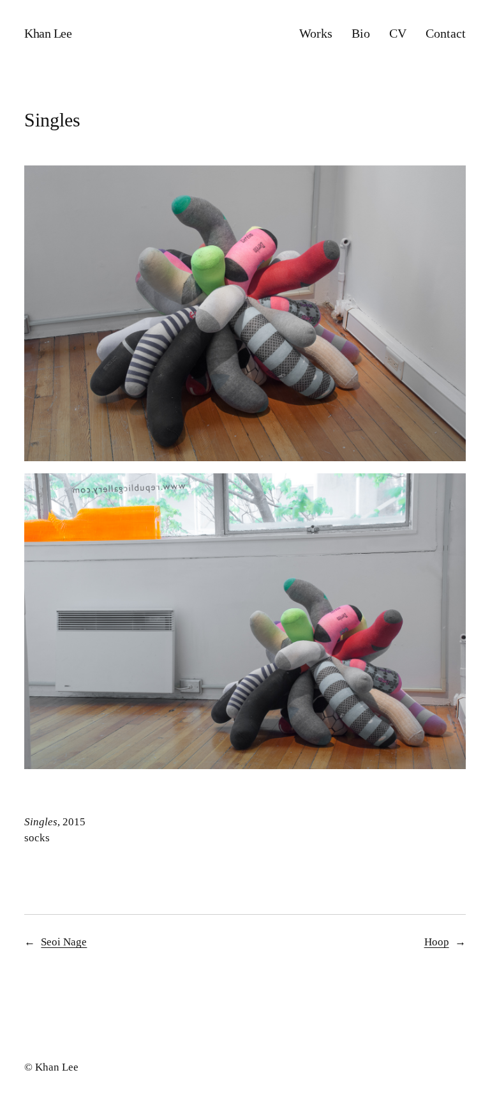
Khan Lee (47, 33)
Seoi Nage (64, 942)
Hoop (436, 942)
